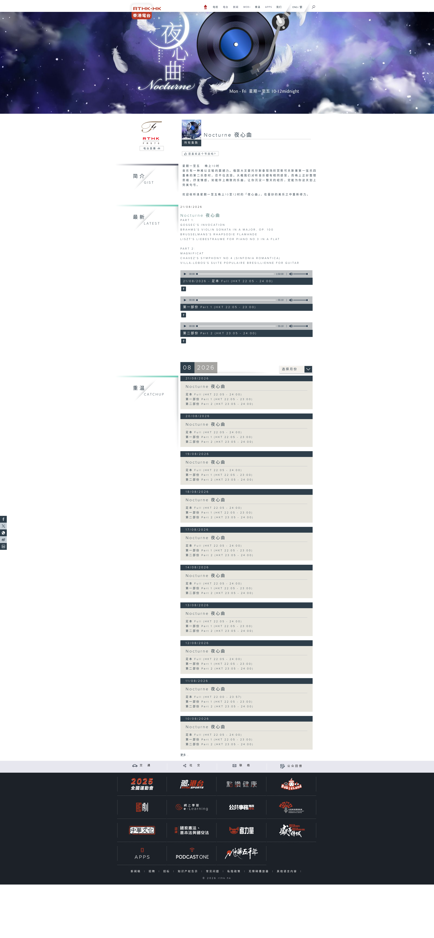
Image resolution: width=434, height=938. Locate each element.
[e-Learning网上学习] (191, 807)
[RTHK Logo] (144, 9)
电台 (224, 9)
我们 (278, 9)
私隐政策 (234, 871)
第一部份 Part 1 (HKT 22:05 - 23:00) (219, 399)
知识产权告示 (189, 871)
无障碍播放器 (260, 871)
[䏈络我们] (235, 765)
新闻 (235, 9)
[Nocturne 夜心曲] (183, 289)
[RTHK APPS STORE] (142, 853)
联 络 (245, 765)
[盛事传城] (291, 830)
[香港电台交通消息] (135, 765)
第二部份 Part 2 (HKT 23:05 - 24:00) (220, 404)
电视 (214, 9)
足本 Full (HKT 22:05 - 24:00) (214, 394)
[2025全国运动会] (142, 784)
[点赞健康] (241, 784)
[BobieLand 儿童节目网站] (291, 784)
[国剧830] (142, 807)
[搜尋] (313, 6)
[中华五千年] (241, 853)
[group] (290, 274)
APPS (267, 9)
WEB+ (246, 9)
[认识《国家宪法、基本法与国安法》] (191, 830)
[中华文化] (142, 830)
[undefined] (206, 6)
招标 (167, 871)
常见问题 (213, 871)
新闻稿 (136, 871)
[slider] (301, 274)
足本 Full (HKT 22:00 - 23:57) (214, 697)
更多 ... (184, 755)
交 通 (145, 765)
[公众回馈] (282, 766)
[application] (245, 274)
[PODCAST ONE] (191, 853)
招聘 (153, 871)
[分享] (185, 765)
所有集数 (191, 142)
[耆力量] (241, 830)
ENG (295, 7)
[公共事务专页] (241, 807)
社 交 (195, 765)
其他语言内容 (288, 871)
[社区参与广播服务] (291, 807)
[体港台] (191, 784)
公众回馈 (295, 766)
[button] (185, 274)
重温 (256, 9)
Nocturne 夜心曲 (200, 215)
